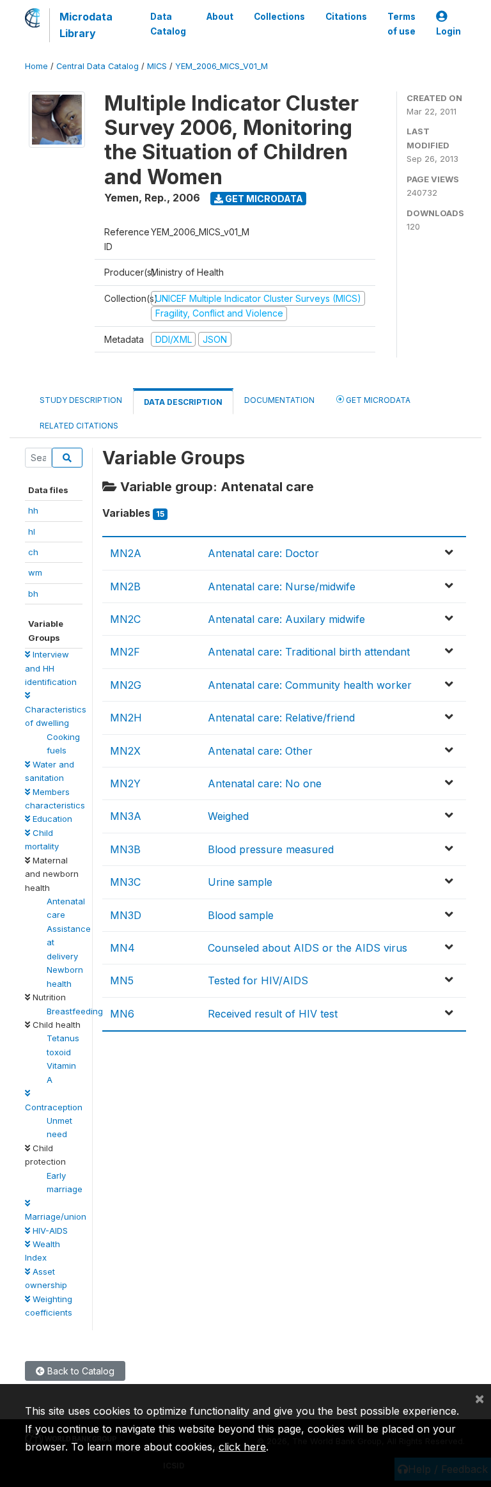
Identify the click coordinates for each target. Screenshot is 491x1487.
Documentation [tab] (279, 400)
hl (31, 531)
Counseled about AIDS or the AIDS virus (307, 947)
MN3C (125, 882)
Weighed (228, 816)
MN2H (126, 717)
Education (51, 819)
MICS (157, 66)
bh (33, 593)
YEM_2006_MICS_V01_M (221, 66)
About (220, 17)
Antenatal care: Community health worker (310, 685)
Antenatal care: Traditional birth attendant (309, 651)
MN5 (122, 980)
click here (242, 1446)
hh (33, 510)
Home (36, 66)
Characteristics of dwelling (55, 716)
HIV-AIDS (49, 1230)
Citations (346, 17)
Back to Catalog (79, 1370)
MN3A (125, 816)
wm (35, 572)
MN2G (125, 685)
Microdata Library (86, 25)
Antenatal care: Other (260, 750)
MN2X (125, 750)
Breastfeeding (75, 1011)
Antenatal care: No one (265, 783)
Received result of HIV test (273, 1013)
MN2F (125, 651)
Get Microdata (263, 198)
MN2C (125, 619)
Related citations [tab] (79, 425)
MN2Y (125, 783)
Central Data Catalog (97, 66)
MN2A (125, 553)
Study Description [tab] (81, 400)
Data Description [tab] (183, 402)
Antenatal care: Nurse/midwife (281, 586)
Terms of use (401, 24)
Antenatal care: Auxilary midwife (286, 619)
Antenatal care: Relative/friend (281, 717)
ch (33, 552)
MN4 (122, 947)
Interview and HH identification (51, 668)
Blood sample (241, 915)
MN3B (125, 849)
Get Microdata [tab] (377, 400)
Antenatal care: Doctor (263, 553)
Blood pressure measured (271, 849)
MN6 (122, 1013)
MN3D (125, 915)
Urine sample (240, 882)
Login (448, 31)
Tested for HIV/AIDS (258, 980)
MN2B (125, 586)
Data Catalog (168, 24)
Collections (279, 17)
